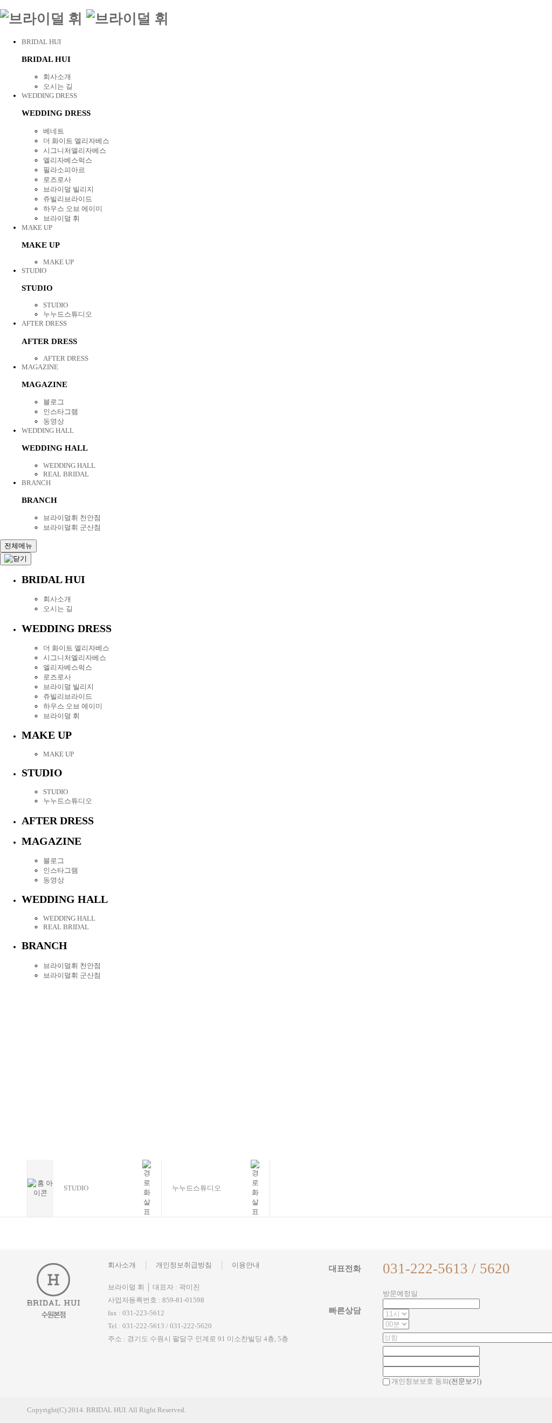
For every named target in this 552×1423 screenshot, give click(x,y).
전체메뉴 (18, 546)
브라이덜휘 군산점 (72, 527)
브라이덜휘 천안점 (72, 518)
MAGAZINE (40, 367)
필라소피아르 (64, 170)
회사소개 (57, 77)
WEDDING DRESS (49, 96)
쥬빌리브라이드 (67, 199)
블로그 (53, 402)
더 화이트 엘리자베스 (76, 141)
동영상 (53, 421)
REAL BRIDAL (66, 474)
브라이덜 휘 (61, 218)
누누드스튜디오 (67, 314)
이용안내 (246, 1265)
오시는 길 (58, 86)
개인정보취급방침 (184, 1265)
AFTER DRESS (44, 323)
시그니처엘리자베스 (74, 150)
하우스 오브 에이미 (72, 209)
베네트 (53, 131)
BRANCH (36, 483)
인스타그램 (60, 412)
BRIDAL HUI (41, 42)
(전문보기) (465, 1381)
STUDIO (34, 271)
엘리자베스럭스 (67, 160)
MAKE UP (37, 227)
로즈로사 (57, 180)
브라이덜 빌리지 (68, 189)
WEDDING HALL (48, 430)
